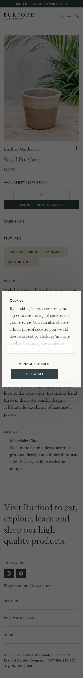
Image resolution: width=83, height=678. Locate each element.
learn (44, 518)
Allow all (34, 374)
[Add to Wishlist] (77, 148)
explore (17, 518)
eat (69, 507)
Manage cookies (34, 363)
